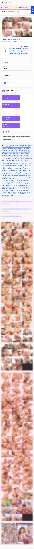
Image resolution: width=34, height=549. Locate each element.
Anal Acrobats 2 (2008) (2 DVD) (11, 39)
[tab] (4, 12)
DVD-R (12, 7)
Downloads (7, 7)
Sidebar (32, 10)
